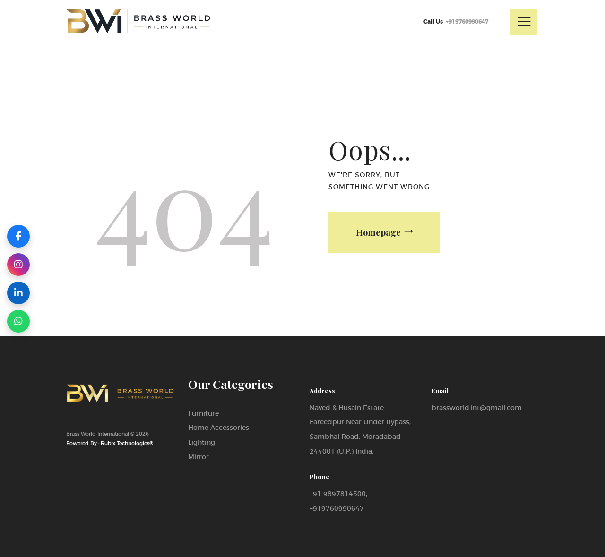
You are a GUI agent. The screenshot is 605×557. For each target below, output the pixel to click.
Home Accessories (218, 427)
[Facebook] (18, 236)
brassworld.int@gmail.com (477, 407)
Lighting (201, 442)
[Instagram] (18, 264)
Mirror (198, 457)
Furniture (203, 413)
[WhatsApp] (18, 321)
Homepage (378, 232)
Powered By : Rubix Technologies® (109, 443)
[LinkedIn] (18, 293)
